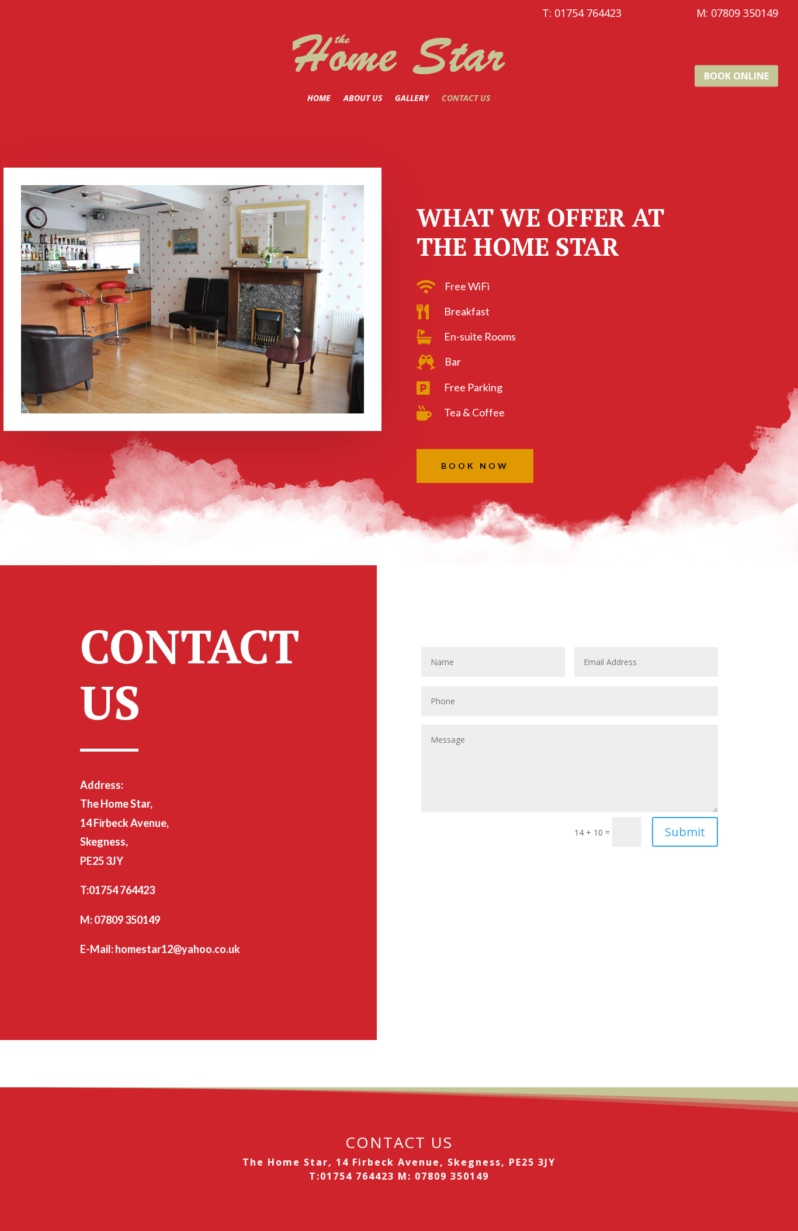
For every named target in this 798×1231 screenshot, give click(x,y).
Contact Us (466, 97)
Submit (685, 832)
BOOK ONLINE (736, 75)
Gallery (412, 97)
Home (319, 97)
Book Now (475, 466)
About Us (363, 97)
